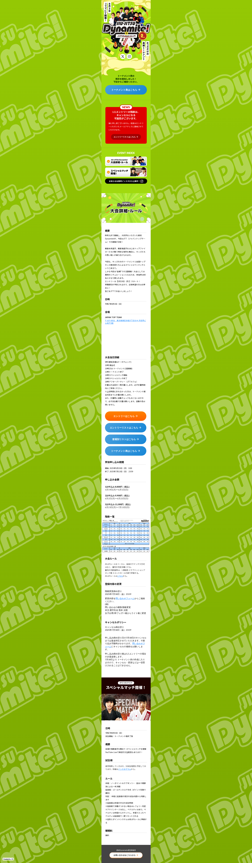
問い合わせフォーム (125, 598)
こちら (120, 576)
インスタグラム (124, 769)
